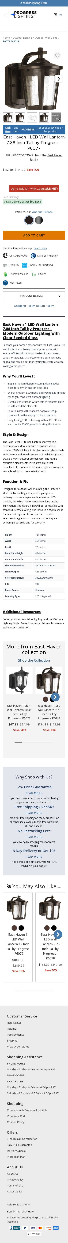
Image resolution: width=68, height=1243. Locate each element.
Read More (34, 793)
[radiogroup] (34, 220)
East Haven (54, 155)
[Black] (21, 928)
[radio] (29, 220)
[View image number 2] (20, 117)
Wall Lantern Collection (16, 627)
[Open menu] (6, 15)
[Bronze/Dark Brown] (45, 699)
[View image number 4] (44, 117)
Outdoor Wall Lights (46, 37)
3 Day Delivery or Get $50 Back (22, 202)
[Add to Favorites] (57, 55)
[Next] (55, 697)
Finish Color (22, 212)
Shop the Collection (34, 660)
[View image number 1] (8, 117)
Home (6, 37)
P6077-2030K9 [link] (11, 41)
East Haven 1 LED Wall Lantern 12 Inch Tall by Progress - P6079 (17, 944)
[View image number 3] (32, 117)
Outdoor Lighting (22, 37)
